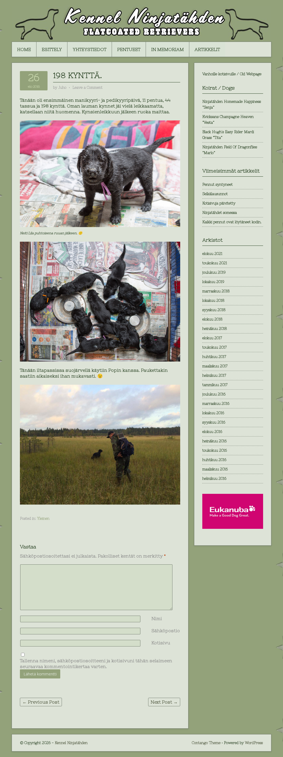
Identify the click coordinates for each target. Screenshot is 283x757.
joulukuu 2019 (214, 272)
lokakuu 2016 (213, 413)
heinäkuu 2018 (214, 329)
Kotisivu (160, 642)
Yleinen (43, 518)
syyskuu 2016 (213, 422)
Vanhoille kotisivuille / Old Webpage (231, 74)
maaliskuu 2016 (215, 469)
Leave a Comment (87, 87)
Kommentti (152, 567)
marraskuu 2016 (215, 404)
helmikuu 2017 (214, 375)
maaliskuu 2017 (214, 366)
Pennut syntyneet (217, 184)
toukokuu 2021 (214, 263)
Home (24, 49)
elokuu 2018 (212, 319)
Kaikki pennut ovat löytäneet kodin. (231, 222)
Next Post (164, 701)
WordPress (254, 743)
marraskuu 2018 (216, 291)
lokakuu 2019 (213, 282)
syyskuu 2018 (214, 310)
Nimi (156, 618)
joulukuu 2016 (214, 394)
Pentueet (128, 49)
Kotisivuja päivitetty (218, 203)
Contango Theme (206, 743)
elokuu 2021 (212, 254)
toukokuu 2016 (214, 450)
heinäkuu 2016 (214, 441)
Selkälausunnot (215, 194)
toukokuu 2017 (214, 347)
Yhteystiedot (89, 49)
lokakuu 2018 (213, 300)
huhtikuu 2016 (214, 460)
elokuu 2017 (212, 338)
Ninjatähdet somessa (219, 213)
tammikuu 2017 (214, 385)
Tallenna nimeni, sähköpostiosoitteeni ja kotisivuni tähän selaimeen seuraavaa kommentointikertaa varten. (96, 663)
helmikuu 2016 (214, 478)
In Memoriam (167, 49)
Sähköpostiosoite (171, 630)
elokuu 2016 (212, 432)
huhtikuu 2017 (214, 357)
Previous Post (40, 701)
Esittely (52, 49)
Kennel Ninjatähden (71, 743)
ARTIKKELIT (207, 49)
